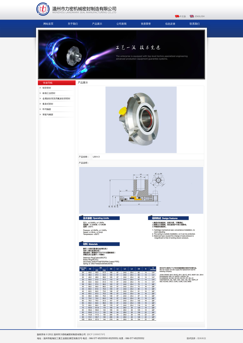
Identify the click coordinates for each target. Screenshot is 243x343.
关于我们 (73, 23)
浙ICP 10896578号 (96, 334)
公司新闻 (121, 23)
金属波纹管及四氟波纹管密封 (56, 98)
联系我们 (195, 23)
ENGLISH (200, 16)
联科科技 (201, 338)
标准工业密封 (49, 93)
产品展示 (97, 23)
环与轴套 (47, 109)
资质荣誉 (146, 23)
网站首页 (48, 23)
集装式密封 (48, 104)
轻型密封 (47, 88)
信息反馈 (170, 23)
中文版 (182, 16)
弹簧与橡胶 (48, 114)
